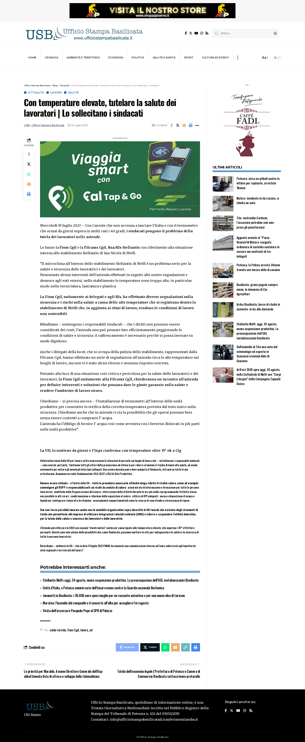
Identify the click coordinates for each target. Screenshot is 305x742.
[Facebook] (186, 33)
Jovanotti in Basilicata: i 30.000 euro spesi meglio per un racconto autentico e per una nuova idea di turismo (114, 595)
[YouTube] (196, 33)
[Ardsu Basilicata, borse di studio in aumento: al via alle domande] (223, 310)
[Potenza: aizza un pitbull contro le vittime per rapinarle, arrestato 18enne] (223, 184)
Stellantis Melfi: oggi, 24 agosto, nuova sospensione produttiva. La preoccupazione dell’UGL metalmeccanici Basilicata (121, 580)
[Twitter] (190, 33)
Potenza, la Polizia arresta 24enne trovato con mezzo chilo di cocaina (258, 267)
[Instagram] (201, 33)
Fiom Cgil (73, 630)
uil (91, 630)
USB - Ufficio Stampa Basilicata (44, 125)
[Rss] (207, 33)
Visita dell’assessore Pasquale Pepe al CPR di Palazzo (77, 610)
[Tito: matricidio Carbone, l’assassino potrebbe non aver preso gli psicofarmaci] (223, 223)
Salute (73, 92)
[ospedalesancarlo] (152, 73)
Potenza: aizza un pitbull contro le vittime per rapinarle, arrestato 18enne (258, 183)
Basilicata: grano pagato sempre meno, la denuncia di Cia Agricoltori (257, 289)
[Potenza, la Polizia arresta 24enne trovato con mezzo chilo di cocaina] (223, 270)
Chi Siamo (32, 715)
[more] (237, 57)
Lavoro (56, 92)
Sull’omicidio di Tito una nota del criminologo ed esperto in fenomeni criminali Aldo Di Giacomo (257, 354)
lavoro (84, 630)
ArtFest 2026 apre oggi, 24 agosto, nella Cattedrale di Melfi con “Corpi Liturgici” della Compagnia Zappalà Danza (259, 376)
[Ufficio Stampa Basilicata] (84, 33)
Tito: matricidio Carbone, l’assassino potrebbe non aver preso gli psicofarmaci (255, 222)
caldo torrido (58, 630)
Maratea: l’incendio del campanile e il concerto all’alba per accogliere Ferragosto (96, 602)
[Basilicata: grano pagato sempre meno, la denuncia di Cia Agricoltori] (223, 290)
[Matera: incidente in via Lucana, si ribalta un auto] (223, 203)
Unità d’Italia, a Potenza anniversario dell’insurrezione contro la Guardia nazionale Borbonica (103, 587)
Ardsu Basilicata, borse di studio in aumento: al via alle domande (258, 306)
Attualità (36, 92)
